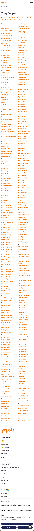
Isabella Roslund (6, 349)
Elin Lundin (4, 176)
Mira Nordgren (22, 175)
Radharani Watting (23, 265)
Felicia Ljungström (7, 271)
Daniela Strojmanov (7, 144)
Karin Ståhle (5, 413)
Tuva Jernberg (22, 376)
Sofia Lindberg (22, 315)
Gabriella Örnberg (6, 300)
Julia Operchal (5, 389)
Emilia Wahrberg (6, 237)
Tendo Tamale (22, 334)
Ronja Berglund (22, 273)
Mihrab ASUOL (22, 158)
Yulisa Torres (21, 420)
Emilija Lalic (5, 239)
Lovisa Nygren (22, 82)
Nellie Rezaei (21, 217)
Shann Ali (20, 292)
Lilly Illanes (21, 52)
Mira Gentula (21, 173)
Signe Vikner (21, 302)
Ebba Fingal (4, 161)
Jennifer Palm (5, 371)
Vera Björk (21, 391)
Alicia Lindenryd (6, 48)
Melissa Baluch (22, 148)
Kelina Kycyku (5, 418)
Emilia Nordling (6, 235)
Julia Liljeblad (5, 386)
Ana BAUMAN (5, 72)
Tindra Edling (22, 356)
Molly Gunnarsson (23, 200)
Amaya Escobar (6, 67)
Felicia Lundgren (6, 274)
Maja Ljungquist (22, 99)
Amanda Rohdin (6, 65)
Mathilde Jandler (23, 133)
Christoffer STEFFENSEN (8, 136)
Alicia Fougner (5, 45)
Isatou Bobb (5, 357)
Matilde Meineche (23, 141)
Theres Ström (22, 344)
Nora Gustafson (22, 227)
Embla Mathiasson (7, 222)
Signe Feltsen (22, 300)
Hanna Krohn (5, 313)
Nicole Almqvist (22, 219)
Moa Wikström (22, 192)
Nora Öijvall (21, 237)
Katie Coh (4, 416)
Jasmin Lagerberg (6, 367)
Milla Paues (21, 165)
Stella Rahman (22, 324)
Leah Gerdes (21, 47)
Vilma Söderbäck (23, 401)
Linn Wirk (20, 62)
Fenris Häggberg (6, 279)
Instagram (4, 493)
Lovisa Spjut (21, 84)
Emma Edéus (5, 244)
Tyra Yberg (21, 383)
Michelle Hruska (22, 156)
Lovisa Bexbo (22, 77)
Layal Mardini (22, 43)
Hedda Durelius (6, 325)
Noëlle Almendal (23, 222)
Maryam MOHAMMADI (24, 131)
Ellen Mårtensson (6, 208)
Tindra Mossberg (23, 361)
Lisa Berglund (22, 72)
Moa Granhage (22, 185)
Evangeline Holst (6, 262)
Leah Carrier (21, 45)
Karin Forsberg (5, 411)
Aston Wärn (4, 94)
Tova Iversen (21, 366)
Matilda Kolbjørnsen (24, 136)
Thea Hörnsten (22, 339)
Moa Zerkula (21, 195)
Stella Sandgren (22, 329)
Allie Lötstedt (5, 53)
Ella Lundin (4, 195)
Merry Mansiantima (23, 153)
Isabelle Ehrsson (6, 352)
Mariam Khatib (22, 126)
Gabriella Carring (6, 298)
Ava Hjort (4, 97)
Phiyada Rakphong (23, 256)
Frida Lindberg (5, 293)
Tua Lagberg (21, 374)
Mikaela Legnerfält (23, 160)
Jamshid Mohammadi (8, 362)
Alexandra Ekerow (6, 38)
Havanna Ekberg (6, 322)
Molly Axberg (21, 197)
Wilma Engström (23, 410)
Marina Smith (22, 129)
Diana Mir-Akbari (6, 149)
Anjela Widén (5, 80)
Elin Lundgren (5, 171)
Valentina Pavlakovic (24, 388)
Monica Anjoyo (22, 205)
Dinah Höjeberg (6, 153)
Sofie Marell (21, 322)
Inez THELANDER (6, 342)
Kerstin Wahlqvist (6, 421)
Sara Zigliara (22, 288)
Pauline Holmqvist (23, 254)
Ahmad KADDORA (6, 31)
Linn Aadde (21, 55)
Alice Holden (5, 43)
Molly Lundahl (22, 202)
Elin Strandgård (6, 178)
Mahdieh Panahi (22, 92)
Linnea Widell (22, 70)
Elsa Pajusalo (5, 220)
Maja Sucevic (22, 102)
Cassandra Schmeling (8, 131)
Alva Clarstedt (5, 55)
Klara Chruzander (23, 26)
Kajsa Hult (4, 403)
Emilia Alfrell (5, 230)
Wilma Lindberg (22, 413)
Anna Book (4, 82)
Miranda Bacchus (23, 183)
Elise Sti (3, 188)
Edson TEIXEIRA (6, 166)
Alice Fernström (6, 40)
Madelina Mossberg (23, 89)
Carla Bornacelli (6, 124)
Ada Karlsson (5, 26)
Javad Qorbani (5, 369)
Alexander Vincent (6, 36)
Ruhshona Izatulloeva (24, 275)
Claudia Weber (5, 139)
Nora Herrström (22, 234)
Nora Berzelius (22, 224)
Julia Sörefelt (5, 391)
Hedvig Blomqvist (6, 327)
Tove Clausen (22, 371)
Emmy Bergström (6, 249)
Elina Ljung (4, 181)
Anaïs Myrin (4, 75)
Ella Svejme (4, 200)
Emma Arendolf (6, 242)
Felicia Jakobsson (6, 269)
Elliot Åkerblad (5, 215)
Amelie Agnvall (5, 70)
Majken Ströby (22, 109)
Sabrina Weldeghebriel (24, 280)
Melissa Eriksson (22, 151)
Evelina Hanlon (5, 264)
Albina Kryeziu (5, 33)
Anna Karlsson (5, 85)
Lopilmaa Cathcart (23, 74)
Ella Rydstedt (5, 198)
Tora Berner (21, 364)
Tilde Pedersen (22, 347)
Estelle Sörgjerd (6, 257)
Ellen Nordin (5, 210)
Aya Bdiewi (4, 102)
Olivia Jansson (22, 249)
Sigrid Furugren (22, 305)
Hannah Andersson (7, 320)
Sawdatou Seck (22, 290)
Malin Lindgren (22, 119)
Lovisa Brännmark (23, 79)
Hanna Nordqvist (6, 317)
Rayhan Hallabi (22, 268)
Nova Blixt (21, 239)
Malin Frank (21, 114)
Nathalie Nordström (24, 215)
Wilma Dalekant (22, 408)
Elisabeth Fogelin (6, 185)
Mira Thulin (21, 180)
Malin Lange (21, 116)
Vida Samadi (21, 398)
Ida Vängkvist (5, 337)
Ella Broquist (5, 193)
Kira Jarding (21, 24)
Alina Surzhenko (6, 50)
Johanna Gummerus (7, 376)
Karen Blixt (4, 408)
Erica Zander (5, 254)
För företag (5, 480)
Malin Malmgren (22, 121)
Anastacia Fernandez (7, 77)
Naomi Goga (21, 212)
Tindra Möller (22, 359)
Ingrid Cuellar (5, 344)
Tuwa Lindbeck (22, 381)
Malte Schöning (22, 124)
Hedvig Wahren (6, 330)
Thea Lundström (23, 342)
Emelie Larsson (6, 227)
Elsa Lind (4, 217)
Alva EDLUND (5, 58)
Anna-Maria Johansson (8, 90)
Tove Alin (20, 369)
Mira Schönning (22, 178)
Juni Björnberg (5, 394)
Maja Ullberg (21, 104)
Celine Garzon (5, 134)
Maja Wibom (21, 106)
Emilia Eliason (5, 232)
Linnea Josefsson (23, 67)
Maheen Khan (22, 94)
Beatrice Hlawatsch (7, 114)
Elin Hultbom (5, 168)
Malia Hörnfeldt (22, 111)
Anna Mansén (5, 87)
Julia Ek (3, 381)
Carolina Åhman (6, 126)
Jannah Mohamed (6, 364)
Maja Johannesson (23, 97)
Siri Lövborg (21, 307)
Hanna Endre (5, 308)
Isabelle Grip (5, 354)
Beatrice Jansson (6, 117)
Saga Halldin (21, 283)
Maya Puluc (21, 146)
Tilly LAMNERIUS (22, 349)
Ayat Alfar (4, 104)
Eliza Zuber (4, 190)
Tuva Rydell (21, 379)
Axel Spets (4, 99)
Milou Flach (21, 168)
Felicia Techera (6, 276)
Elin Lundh (4, 173)
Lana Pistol (21, 38)
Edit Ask (3, 163)
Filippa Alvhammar (7, 281)
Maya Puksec (21, 143)
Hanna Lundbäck (6, 315)
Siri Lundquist (22, 310)
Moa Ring (20, 190)
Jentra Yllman (5, 374)
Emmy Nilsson (5, 252)
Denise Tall (4, 146)
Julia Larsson (5, 384)
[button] (30, 527)
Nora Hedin (21, 232)
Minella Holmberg (23, 170)
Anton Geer (4, 92)
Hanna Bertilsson (6, 305)
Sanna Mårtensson (23, 285)
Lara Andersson (22, 40)
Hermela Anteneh (6, 332)
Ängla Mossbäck (6, 109)
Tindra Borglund (23, 354)
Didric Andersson (6, 151)
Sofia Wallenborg (23, 320)
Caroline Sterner (6, 129)
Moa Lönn (21, 188)
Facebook (4, 496)
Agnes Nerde (5, 28)
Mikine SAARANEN (23, 163)
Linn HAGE (21, 57)
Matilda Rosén (22, 138)
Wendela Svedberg (23, 406)
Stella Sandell (22, 327)
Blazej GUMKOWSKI (7, 119)
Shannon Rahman (23, 295)
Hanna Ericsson (6, 310)
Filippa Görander (6, 284)
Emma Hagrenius (6, 247)
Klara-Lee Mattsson (24, 28)
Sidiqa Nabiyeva (22, 297)
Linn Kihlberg (22, 60)
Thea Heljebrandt (23, 337)
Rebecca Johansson (24, 270)
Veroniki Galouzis (23, 396)
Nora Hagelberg (22, 229)
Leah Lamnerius (22, 50)
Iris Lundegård (5, 347)
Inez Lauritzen (5, 340)
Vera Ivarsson (22, 393)
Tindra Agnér (22, 351)
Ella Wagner (5, 203)
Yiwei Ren (20, 418)
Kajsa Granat (5, 401)
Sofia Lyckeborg (23, 317)
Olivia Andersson (23, 247)
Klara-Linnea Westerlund (22, 32)
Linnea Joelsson (23, 65)
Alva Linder (4, 63)
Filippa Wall (4, 286)
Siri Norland (21, 312)
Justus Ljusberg (6, 396)
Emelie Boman (5, 225)
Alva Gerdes (4, 60)
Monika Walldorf (23, 207)
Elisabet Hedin (5, 183)
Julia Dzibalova (6, 379)
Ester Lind (4, 259)
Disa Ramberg (5, 156)
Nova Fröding (22, 242)
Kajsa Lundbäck (6, 406)
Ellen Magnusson (6, 205)
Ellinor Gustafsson (7, 212)
